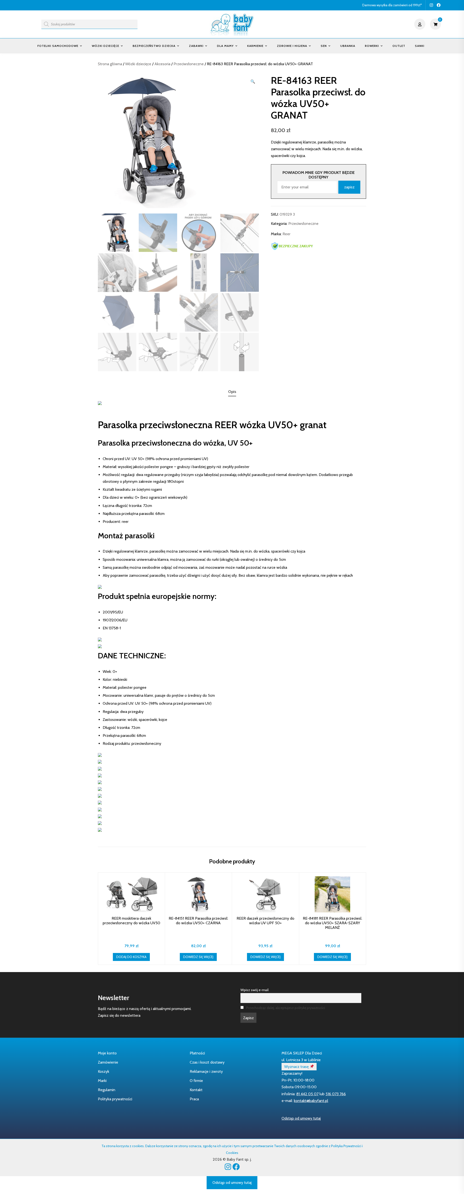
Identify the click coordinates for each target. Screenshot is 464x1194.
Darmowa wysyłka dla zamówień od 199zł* (392, 5)
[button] (252, 81)
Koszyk (103, 1071)
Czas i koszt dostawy (207, 1062)
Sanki (419, 46)
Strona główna (110, 64)
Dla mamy (225, 46)
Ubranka (347, 46)
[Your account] (420, 24)
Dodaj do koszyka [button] (131, 957)
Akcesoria (162, 64)
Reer (286, 234)
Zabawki (196, 46)
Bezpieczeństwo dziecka (154, 46)
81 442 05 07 (307, 1094)
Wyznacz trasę (297, 1066)
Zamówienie (108, 1062)
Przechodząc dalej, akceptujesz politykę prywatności (285, 1008)
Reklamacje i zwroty (206, 1071)
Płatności (197, 1053)
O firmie (196, 1080)
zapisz (349, 187)
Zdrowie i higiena (292, 46)
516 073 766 (336, 1094)
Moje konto (107, 1053)
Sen (324, 46)
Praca (194, 1099)
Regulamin (106, 1089)
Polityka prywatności (115, 1099)
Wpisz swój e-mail (254, 990)
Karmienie (255, 46)
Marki (102, 1080)
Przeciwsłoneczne (189, 64)
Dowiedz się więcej (198, 957)
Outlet (398, 46)
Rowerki (372, 46)
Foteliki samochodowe (57, 46)
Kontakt (196, 1089)
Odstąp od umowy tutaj (301, 1118)
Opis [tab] (232, 391)
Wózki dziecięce (105, 46)
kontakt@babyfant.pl (311, 1100)
